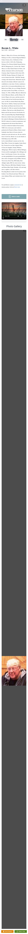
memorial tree (18, 185)
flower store (17, 187)
